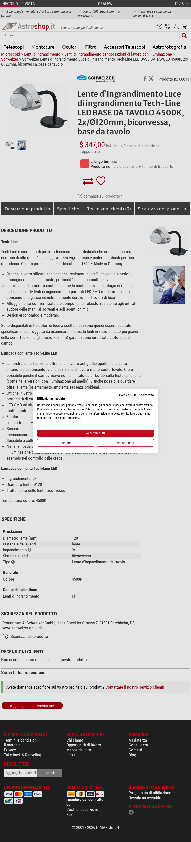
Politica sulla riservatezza (136, 395)
